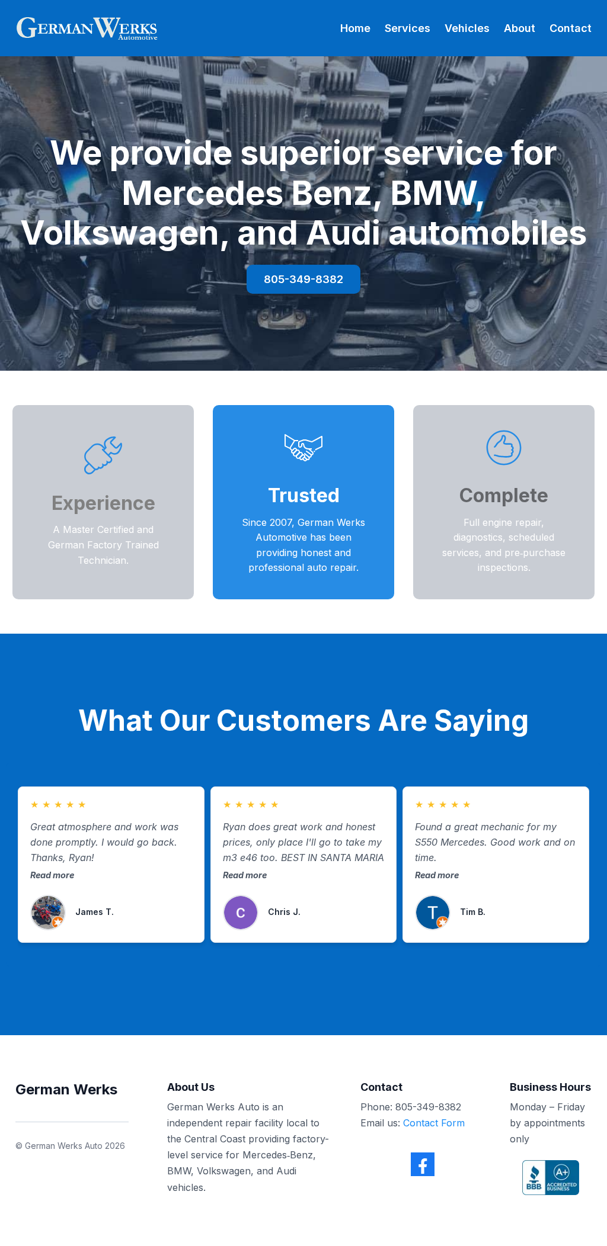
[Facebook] (422, 1164)
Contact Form (434, 1123)
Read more (52, 875)
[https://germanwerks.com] (86, 28)
